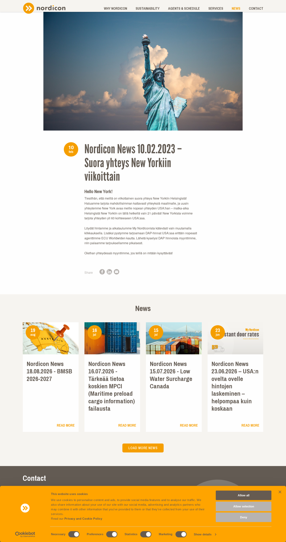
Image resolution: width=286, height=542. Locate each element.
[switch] (111, 534)
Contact (256, 8)
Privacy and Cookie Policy (83, 518)
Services (215, 8)
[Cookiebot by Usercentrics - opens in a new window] (25, 534)
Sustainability (148, 8)
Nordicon (44, 8)
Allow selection (243, 506)
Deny (243, 517)
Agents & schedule (184, 8)
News (236, 8)
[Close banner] (280, 492)
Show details (202, 534)
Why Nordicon (115, 8)
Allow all (243, 495)
